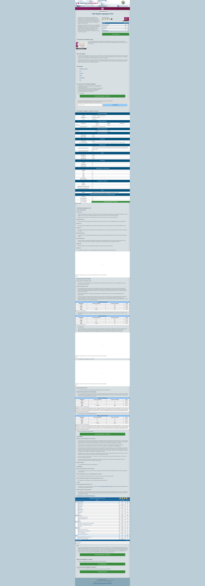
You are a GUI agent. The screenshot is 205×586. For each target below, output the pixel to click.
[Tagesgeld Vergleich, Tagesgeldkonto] (87, 3)
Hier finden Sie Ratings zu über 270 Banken (82, 406)
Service (103, 29)
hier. (92, 43)
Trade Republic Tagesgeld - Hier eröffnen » (111, 201)
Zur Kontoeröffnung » (116, 34)
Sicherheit (81, 73)
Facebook (78, 6)
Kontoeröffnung (104, 26)
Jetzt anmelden (115, 104)
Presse (110, 583)
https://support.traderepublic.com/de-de (106, 486)
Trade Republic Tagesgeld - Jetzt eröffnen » (102, 434)
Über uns (106, 583)
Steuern (80, 75)
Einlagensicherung (105, 25)
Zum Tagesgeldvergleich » (102, 571)
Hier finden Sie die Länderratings (81, 310)
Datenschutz (101, 583)
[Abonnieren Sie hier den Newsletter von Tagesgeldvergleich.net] (122, 6)
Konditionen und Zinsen (83, 68)
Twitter (79, 6)
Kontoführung (104, 28)
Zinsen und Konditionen (106, 24)
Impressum (95, 583)
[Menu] (102, 8)
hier (92, 431)
